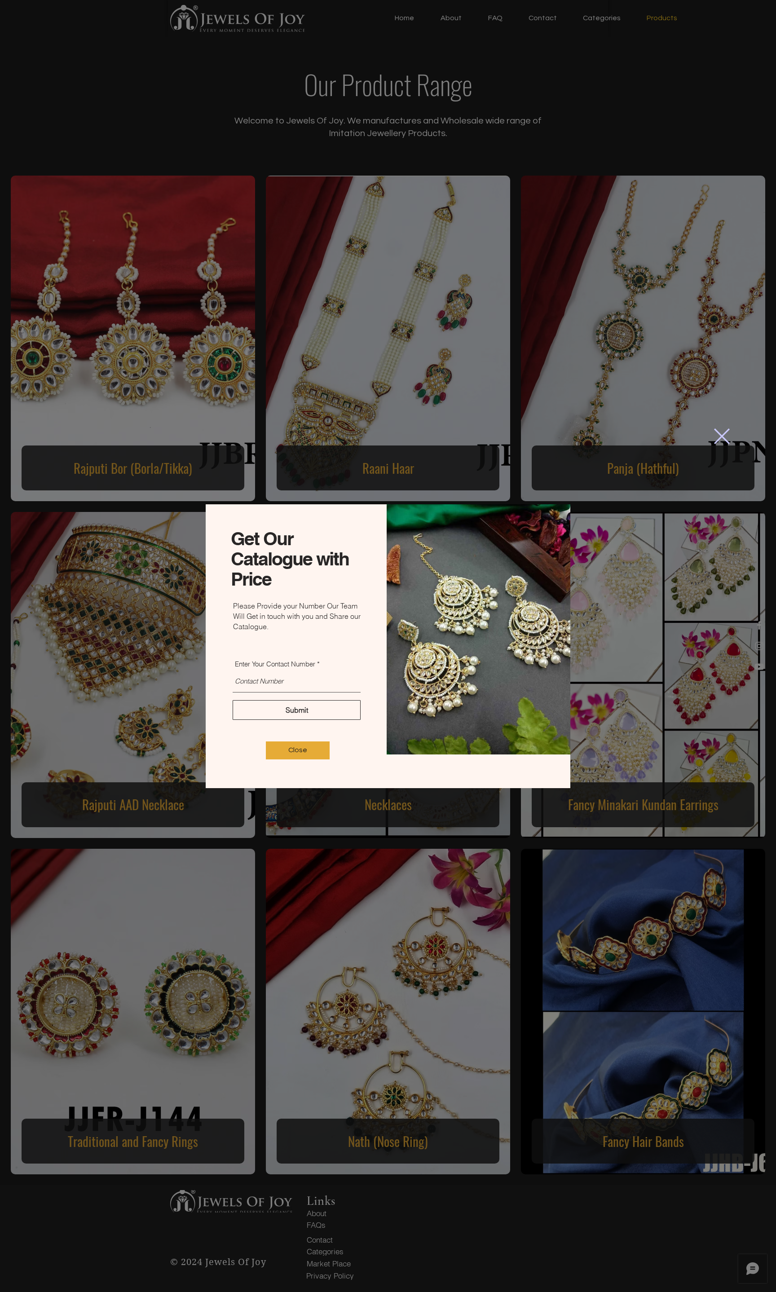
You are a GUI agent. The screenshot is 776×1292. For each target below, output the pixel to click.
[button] (722, 436)
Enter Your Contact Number (275, 664)
